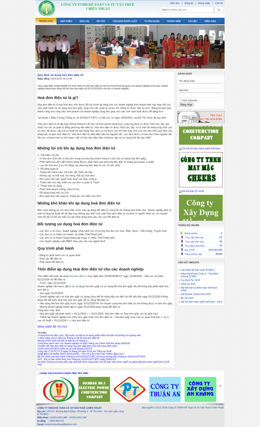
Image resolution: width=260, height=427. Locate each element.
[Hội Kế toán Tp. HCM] (191, 191)
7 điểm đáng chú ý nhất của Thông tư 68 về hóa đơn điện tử (68, 338)
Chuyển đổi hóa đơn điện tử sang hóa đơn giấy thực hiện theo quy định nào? (77, 346)
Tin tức (100, 21)
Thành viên (174, 21)
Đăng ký (189, 3)
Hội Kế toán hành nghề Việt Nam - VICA (201, 301)
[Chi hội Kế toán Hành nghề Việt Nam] (199, 148)
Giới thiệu (66, 21)
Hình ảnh (210, 21)
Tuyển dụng (152, 21)
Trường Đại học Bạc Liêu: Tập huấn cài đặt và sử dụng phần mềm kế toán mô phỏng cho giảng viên (89, 335)
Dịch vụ (84, 21)
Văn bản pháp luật (125, 21)
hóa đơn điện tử (78, 276)
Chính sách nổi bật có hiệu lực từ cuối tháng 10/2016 (64, 348)
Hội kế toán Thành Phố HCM (196, 294)
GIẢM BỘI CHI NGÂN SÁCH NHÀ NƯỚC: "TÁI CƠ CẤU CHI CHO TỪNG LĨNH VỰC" (81, 354)
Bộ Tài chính (187, 298)
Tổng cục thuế (188, 284)
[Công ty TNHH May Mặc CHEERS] (201, 186)
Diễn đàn (174, 3)
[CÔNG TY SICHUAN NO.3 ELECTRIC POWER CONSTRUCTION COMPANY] (201, 144)
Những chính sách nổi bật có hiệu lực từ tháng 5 (62, 340)
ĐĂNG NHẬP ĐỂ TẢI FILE (52, 326)
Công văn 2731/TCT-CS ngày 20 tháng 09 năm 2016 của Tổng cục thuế (74, 351)
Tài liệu (192, 21)
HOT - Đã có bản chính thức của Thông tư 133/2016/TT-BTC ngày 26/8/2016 (76, 359)
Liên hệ (219, 3)
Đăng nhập (204, 3)
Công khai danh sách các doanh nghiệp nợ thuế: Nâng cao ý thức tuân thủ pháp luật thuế (83, 343)
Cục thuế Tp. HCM (190, 280)
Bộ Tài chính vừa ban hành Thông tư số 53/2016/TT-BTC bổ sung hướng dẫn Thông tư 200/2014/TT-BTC (91, 356)
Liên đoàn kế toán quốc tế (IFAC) (198, 270)
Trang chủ (46, 21)
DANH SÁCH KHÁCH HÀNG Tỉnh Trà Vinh (64, 373)
